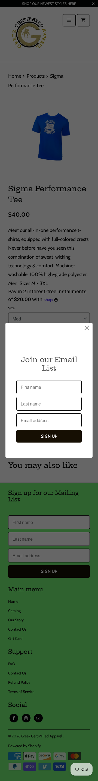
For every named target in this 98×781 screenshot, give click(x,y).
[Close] (87, 328)
